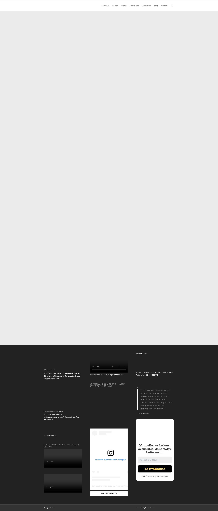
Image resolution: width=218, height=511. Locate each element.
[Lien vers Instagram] (172, 508)
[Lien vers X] (164, 508)
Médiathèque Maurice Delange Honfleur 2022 (107, 374)
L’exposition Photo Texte (53, 411)
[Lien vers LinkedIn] (168, 508)
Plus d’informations (109, 493)
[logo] (63, 5)
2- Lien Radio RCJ (50, 435)
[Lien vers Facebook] (161, 508)
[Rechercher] (171, 5)
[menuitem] (105, 5)
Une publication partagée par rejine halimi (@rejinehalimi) (115, 486)
